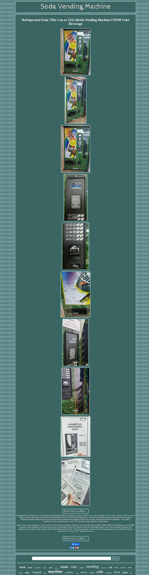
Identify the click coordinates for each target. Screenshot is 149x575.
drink (125, 572)
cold (110, 567)
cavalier (69, 572)
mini (50, 568)
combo (45, 568)
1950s (116, 568)
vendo (64, 567)
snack (123, 567)
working (108, 573)
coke (73, 567)
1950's (27, 573)
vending (92, 566)
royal (76, 573)
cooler (81, 568)
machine (55, 571)
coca (117, 572)
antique (56, 568)
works (20, 573)
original (36, 572)
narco (84, 572)
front (30, 567)
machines (37, 568)
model (91, 572)
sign (45, 573)
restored (103, 568)
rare (131, 573)
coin (130, 567)
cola (100, 572)
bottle (23, 567)
